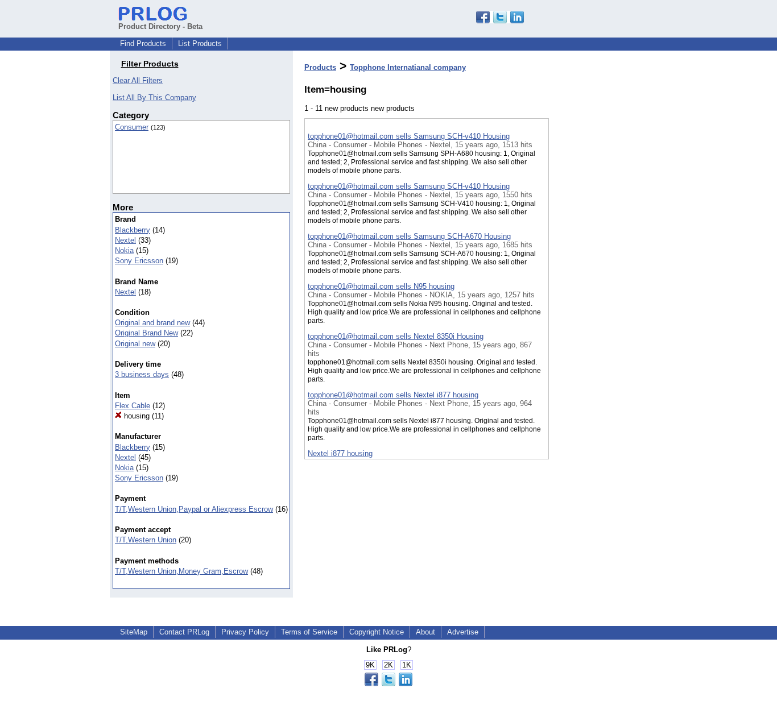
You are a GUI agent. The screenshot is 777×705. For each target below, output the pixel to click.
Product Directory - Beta (160, 26)
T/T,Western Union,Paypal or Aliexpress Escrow (194, 509)
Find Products (143, 43)
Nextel (125, 240)
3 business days (142, 374)
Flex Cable (132, 405)
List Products (200, 43)
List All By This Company (154, 97)
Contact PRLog (184, 632)
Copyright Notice (376, 632)
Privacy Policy (245, 632)
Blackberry (132, 230)
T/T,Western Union (145, 540)
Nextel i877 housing (340, 453)
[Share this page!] (500, 20)
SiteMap (133, 632)
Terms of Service (309, 632)
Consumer (131, 127)
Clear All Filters (138, 80)
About (425, 632)
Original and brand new (152, 322)
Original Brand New (146, 333)
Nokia (124, 250)
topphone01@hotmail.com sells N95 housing (381, 286)
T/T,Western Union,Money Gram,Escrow (181, 571)
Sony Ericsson (139, 260)
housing (136, 416)
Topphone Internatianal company (408, 67)
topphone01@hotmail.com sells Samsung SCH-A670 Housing (409, 236)
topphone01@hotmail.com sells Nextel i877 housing (393, 395)
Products (320, 67)
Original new (135, 343)
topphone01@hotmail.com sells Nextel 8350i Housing (395, 336)
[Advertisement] (605, 295)
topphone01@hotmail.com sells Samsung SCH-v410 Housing (409, 136)
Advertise (462, 632)
